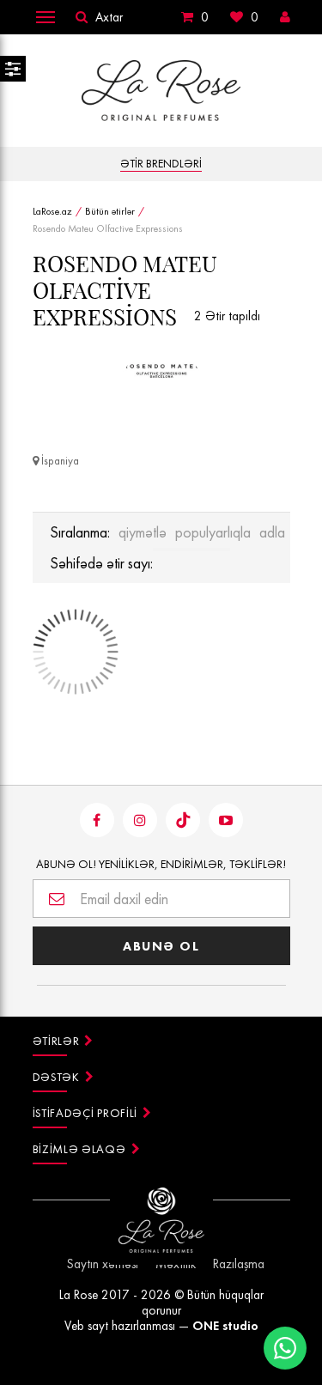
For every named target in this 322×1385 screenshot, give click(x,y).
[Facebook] (97, 820)
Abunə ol (161, 946)
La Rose (78, 1295)
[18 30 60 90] (191, 549)
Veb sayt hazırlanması (119, 1325)
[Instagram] (140, 820)
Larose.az (161, 90)
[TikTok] (183, 820)
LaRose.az (52, 211)
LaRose (161, 1226)
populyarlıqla (213, 532)
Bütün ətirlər (110, 211)
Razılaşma (238, 1264)
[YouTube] (226, 820)
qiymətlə (142, 532)
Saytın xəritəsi (102, 1264)
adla (272, 532)
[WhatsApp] (285, 1348)
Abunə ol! (161, 864)
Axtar (109, 17)
